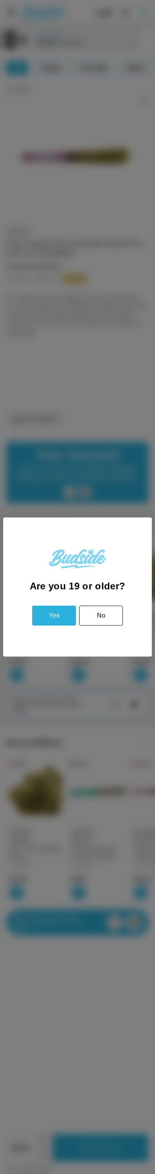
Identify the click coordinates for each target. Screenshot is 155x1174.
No (101, 615)
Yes (54, 615)
